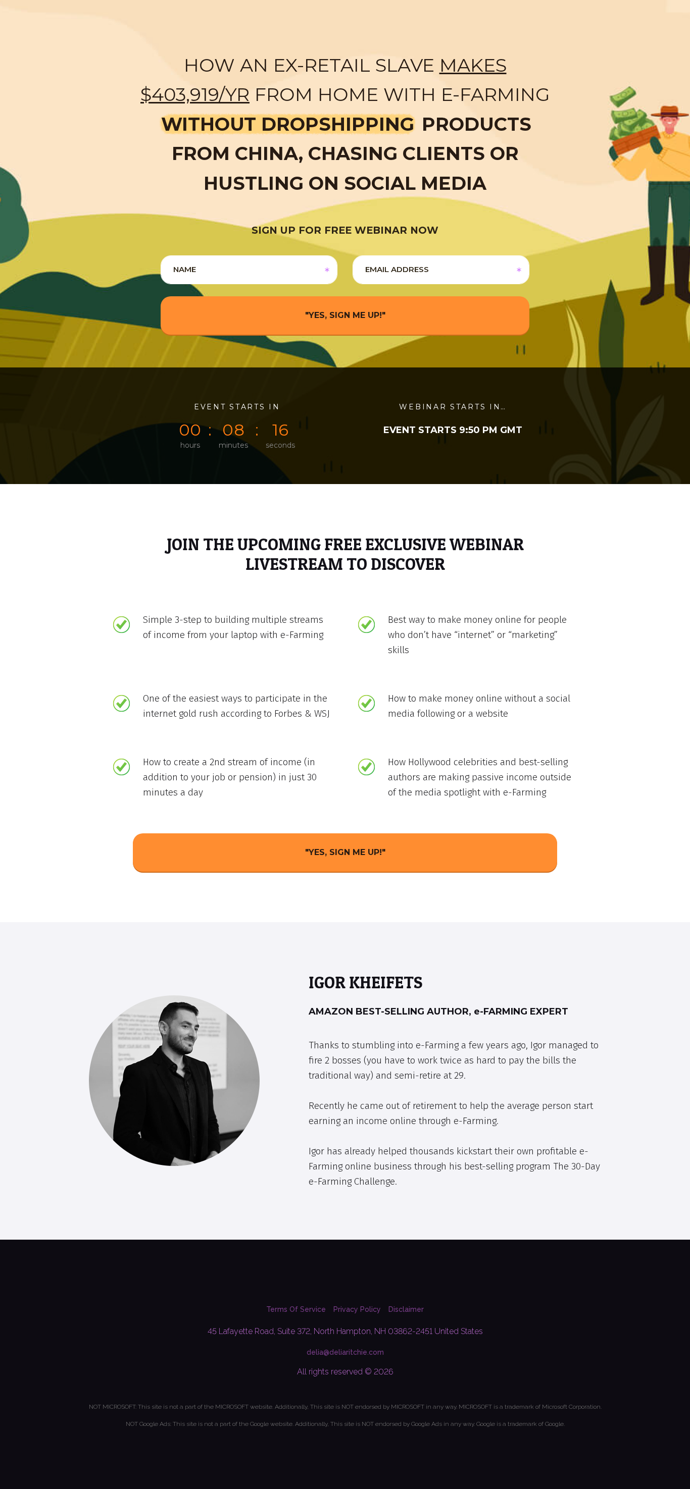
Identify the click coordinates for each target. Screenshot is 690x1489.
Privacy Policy (357, 1309)
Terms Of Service (296, 1309)
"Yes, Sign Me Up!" (345, 852)
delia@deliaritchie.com (345, 1352)
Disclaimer (406, 1309)
